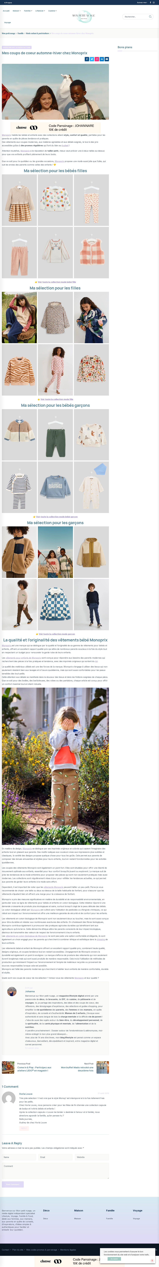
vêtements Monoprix (53, 887)
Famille (27, 11)
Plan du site (17, 1250)
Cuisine (51, 11)
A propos (8, 2)
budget (65, 145)
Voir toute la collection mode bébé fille (57, 282)
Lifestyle (39, 11)
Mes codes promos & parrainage (41, 1250)
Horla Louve (25, 1093)
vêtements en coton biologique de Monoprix (26, 936)
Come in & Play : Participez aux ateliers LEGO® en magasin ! (34, 1069)
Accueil (6, 11)
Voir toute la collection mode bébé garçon (57, 516)
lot (96, 661)
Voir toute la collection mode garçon (57, 634)
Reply (24, 1128)
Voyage (7, 22)
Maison (16, 11)
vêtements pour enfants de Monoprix (23, 658)
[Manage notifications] (152, 1261)
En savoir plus (32, 1048)
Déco (45, 1218)
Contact (5, 1250)
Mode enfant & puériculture (16, 47)
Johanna (30, 991)
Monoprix (6, 135)
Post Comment (12, 1184)
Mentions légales (68, 1250)
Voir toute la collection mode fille (57, 399)
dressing (101, 939)
